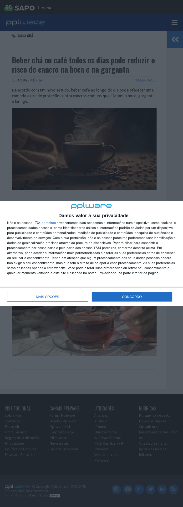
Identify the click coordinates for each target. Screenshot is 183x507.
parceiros (49, 222)
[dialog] (91, 253)
